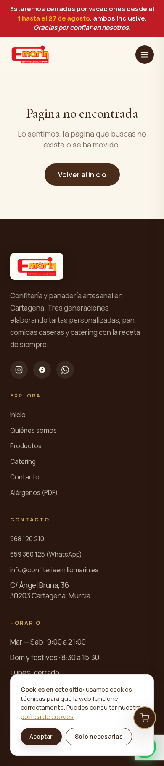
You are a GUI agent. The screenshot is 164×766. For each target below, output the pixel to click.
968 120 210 (27, 538)
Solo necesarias (99, 736)
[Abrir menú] (144, 54)
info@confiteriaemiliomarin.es (54, 570)
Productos (26, 446)
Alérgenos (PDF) (34, 492)
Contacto (25, 477)
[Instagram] (19, 370)
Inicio (18, 415)
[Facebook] (42, 370)
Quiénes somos (33, 430)
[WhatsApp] (65, 370)
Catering (23, 461)
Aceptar (41, 736)
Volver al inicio (82, 174)
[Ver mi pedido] (144, 717)
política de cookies (47, 717)
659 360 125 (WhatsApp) (46, 554)
